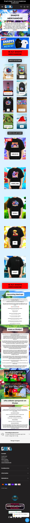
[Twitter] (18, 517)
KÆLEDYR (15, 154)
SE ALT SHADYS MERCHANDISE (15, 53)
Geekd (6, 488)
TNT (15, 243)
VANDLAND (15, 184)
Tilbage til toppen (15, 440)
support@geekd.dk (6, 462)
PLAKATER (22, 76)
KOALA (15, 213)
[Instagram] (13, 517)
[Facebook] (8, 517)
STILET (15, 272)
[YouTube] (11, 517)
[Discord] (20, 517)
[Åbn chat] (27, 520)
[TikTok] (15, 517)
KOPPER (8, 76)
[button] (27, 6)
